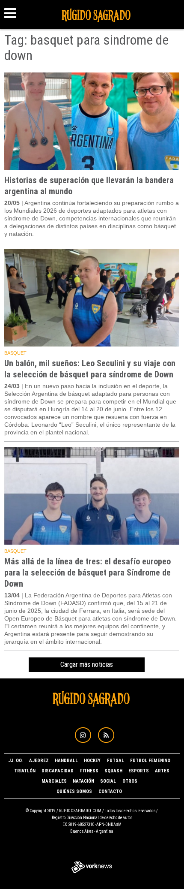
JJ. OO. (15, 760)
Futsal (115, 760)
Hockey (92, 760)
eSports (138, 771)
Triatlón (25, 771)
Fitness (89, 771)
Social (108, 781)
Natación (83, 781)
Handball (66, 760)
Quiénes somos (74, 791)
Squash (113, 771)
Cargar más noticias (86, 664)
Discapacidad (58, 771)
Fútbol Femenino (150, 760)
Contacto (110, 791)
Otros (129, 781)
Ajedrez (39, 760)
